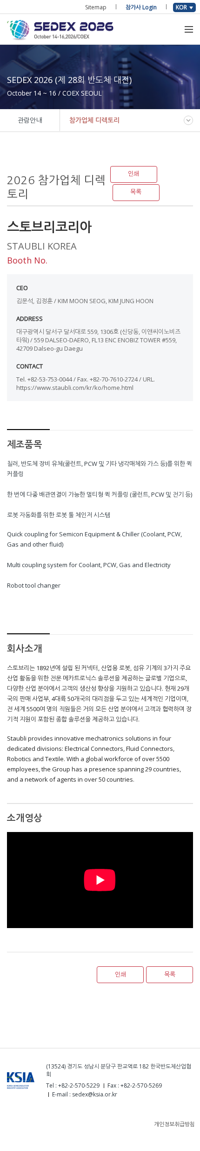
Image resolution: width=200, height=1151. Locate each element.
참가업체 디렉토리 (94, 120)
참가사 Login (141, 7)
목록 (135, 192)
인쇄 (133, 174)
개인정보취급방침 (174, 1124)
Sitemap (96, 7)
